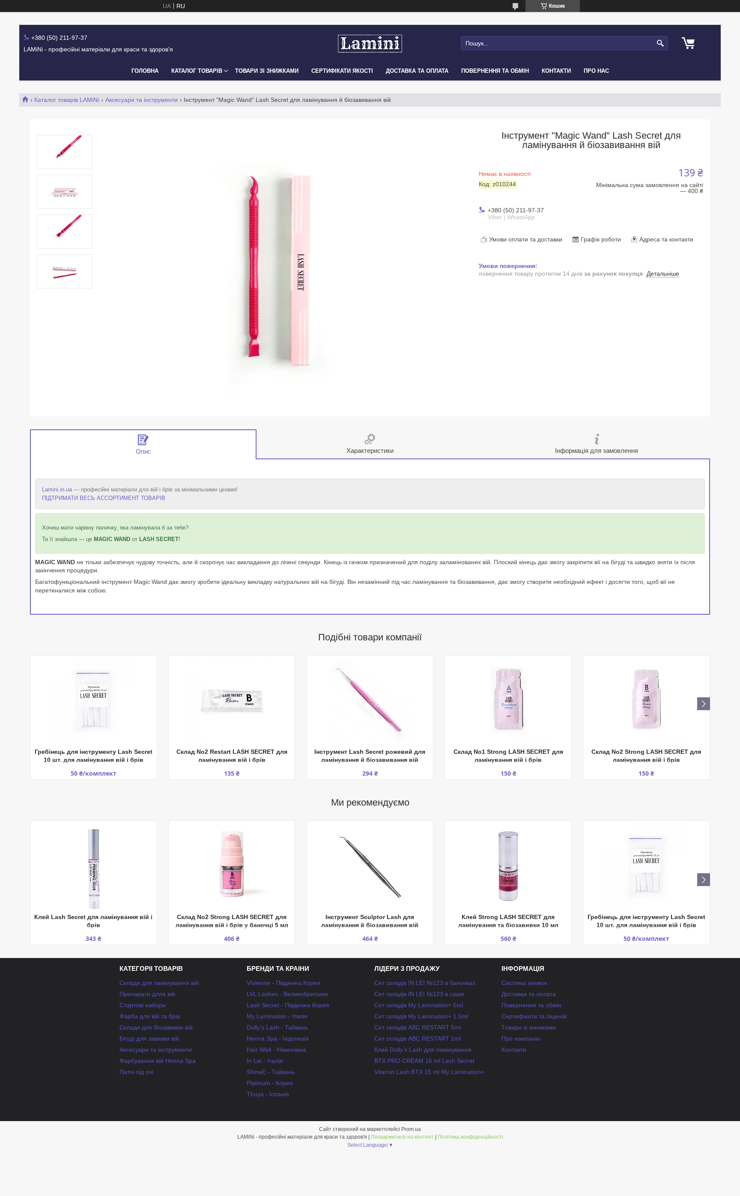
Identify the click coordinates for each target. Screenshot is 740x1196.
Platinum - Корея (270, 1083)
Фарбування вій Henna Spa (157, 1060)
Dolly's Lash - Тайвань (277, 1027)
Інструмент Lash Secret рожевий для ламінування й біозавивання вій (369, 755)
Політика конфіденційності (470, 1137)
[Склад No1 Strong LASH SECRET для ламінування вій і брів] (508, 701)
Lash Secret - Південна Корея (288, 1005)
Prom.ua (411, 1129)
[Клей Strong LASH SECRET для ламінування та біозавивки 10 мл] (508, 866)
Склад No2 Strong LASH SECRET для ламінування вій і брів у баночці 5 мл (232, 920)
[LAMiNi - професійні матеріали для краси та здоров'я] (370, 43)
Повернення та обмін (495, 71)
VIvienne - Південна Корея (283, 982)
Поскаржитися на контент (402, 1137)
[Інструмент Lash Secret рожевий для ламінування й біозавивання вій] (370, 701)
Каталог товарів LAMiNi (66, 99)
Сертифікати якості (342, 71)
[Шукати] (660, 43)
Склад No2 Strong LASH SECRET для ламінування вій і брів (646, 755)
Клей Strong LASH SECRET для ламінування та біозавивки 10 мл (508, 920)
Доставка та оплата (417, 71)
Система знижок (524, 982)
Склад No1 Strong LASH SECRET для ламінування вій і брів (508, 755)
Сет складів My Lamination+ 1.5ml (421, 1016)
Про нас (596, 71)
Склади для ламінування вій (159, 982)
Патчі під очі (136, 1071)
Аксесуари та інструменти (141, 99)
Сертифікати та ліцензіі (534, 1016)
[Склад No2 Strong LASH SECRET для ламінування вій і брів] (646, 701)
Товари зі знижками (266, 71)
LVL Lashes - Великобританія (287, 994)
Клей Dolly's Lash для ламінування (422, 1049)
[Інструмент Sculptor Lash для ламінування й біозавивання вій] (370, 866)
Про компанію (521, 1038)
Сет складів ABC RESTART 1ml (417, 1038)
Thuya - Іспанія (268, 1094)
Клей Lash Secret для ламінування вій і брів (93, 920)
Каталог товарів (196, 71)
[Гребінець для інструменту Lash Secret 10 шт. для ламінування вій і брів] (93, 701)
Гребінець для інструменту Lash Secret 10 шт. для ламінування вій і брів (93, 755)
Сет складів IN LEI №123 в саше (419, 994)
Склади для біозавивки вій (156, 1027)
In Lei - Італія (265, 1060)
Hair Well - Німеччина (276, 1049)
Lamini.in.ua (57, 489)
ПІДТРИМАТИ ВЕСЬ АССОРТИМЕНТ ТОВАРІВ (103, 498)
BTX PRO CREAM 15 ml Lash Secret (424, 1060)
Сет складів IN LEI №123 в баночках (424, 982)
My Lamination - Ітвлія (277, 1016)
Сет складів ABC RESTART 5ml (417, 1027)
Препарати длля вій (147, 994)
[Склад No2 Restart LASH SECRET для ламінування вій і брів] (231, 701)
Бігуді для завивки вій (149, 1038)
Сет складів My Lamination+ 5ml (418, 1005)
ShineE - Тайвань (271, 1071)
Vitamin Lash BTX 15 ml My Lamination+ (429, 1071)
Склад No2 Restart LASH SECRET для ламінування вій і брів (231, 755)
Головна (144, 71)
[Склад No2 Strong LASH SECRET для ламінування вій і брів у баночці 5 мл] (231, 866)
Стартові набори (142, 1005)
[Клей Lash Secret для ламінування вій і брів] (93, 866)
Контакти (556, 71)
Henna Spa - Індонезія (278, 1038)
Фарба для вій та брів (149, 1016)
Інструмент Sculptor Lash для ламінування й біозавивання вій (369, 920)
